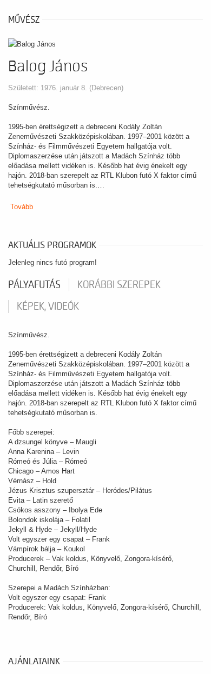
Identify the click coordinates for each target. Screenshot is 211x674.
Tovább (21, 207)
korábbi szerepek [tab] (119, 285)
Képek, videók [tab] (48, 306)
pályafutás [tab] (34, 285)
